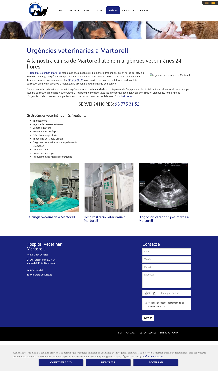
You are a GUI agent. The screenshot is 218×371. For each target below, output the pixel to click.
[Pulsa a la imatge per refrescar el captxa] (151, 293)
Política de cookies (152, 356)
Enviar (148, 317)
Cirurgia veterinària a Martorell (52, 217)
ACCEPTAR (155, 362)
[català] (214, 3)
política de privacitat (175, 306)
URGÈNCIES (113, 10)
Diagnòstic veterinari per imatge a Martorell (164, 218)
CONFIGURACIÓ (61, 362)
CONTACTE (143, 10)
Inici (120, 333)
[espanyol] (207, 3)
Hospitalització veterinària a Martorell (104, 218)
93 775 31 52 (75, 80)
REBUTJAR (108, 362)
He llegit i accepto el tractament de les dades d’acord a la (166, 304)
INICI (61, 10)
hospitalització (124, 96)
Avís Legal (130, 333)
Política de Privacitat (169, 333)
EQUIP (86, 10)
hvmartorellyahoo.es (41, 274)
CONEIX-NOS (73, 10)
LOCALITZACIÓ (128, 10)
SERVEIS (99, 10)
